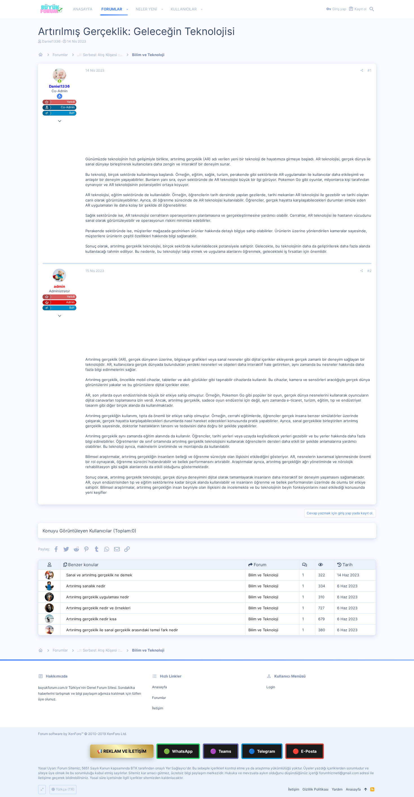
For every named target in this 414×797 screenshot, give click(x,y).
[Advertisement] (228, 117)
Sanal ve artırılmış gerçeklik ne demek (99, 575)
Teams (220, 751)
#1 (369, 70)
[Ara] (372, 9)
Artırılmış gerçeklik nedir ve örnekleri (98, 608)
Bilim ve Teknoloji (263, 575)
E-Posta (305, 751)
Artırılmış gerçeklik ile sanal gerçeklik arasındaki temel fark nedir (122, 630)
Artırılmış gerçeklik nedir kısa (91, 619)
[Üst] (365, 789)
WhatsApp (178, 751)
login (270, 687)
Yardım (337, 789)
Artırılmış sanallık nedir (85, 586)
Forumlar (159, 698)
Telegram (262, 751)
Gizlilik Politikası (315, 789)
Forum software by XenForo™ (82, 734)
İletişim (157, 708)
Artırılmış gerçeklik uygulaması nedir (97, 597)
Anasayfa (159, 687)
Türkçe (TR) (64, 789)
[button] (127, 9)
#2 (369, 271)
